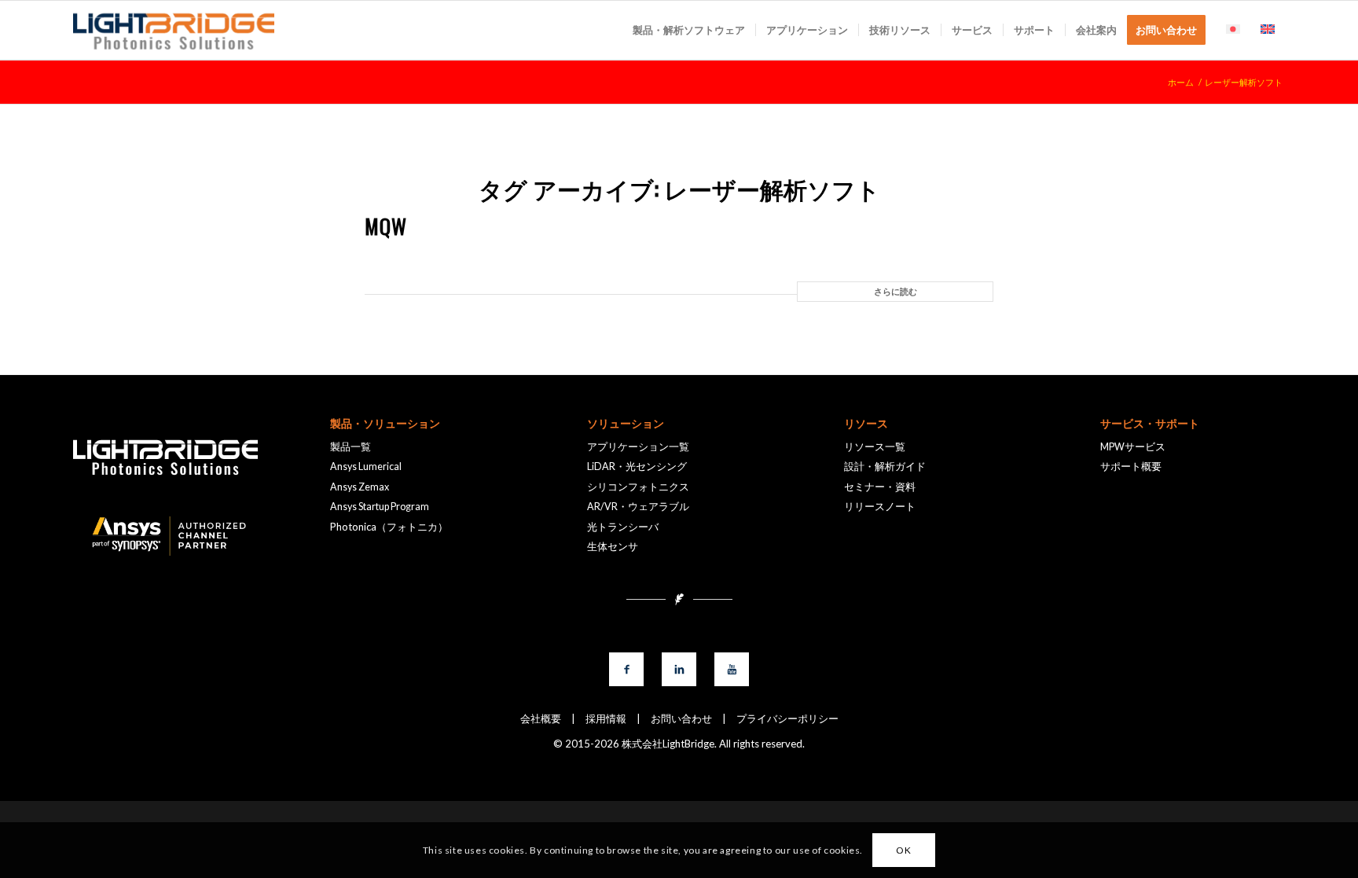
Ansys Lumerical (366, 466)
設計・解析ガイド (885, 466)
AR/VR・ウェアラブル (638, 506)
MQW (386, 226)
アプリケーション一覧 (638, 447)
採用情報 (600, 718)
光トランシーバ (623, 527)
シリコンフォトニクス (638, 487)
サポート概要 (1131, 466)
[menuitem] (688, 30)
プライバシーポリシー (782, 718)
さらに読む (895, 291)
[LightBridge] (173, 30)
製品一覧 (350, 447)
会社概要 (540, 718)
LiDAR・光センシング (637, 466)
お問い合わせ (676, 718)
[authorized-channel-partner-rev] (165, 537)
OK (903, 850)
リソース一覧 (874, 447)
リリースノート (880, 506)
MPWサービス (1132, 447)
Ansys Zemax (359, 487)
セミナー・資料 (880, 487)
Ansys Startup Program (379, 506)
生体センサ (612, 547)
